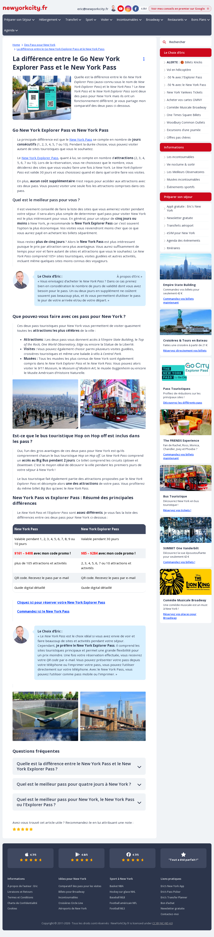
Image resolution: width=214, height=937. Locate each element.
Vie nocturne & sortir (181, 164)
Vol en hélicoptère (179, 70)
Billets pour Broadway (71, 892)
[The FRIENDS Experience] (185, 422)
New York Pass (80, 139)
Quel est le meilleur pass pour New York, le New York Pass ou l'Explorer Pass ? (75, 802)
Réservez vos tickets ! (177, 510)
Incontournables (127, 20)
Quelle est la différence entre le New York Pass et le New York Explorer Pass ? (74, 766)
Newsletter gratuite (180, 218)
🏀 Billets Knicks (184, 62)
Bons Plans (198, 20)
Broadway (153, 20)
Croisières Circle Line (71, 903)
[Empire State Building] (185, 266)
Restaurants (175, 20)
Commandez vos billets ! (179, 562)
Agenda (9, 30)
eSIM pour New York (181, 233)
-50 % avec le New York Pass (186, 85)
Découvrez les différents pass (182, 402)
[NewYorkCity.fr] (25, 8)
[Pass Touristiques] (185, 370)
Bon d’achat (168, 903)
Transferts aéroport (180, 225)
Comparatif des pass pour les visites (80, 886)
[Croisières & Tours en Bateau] (185, 322)
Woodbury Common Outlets (186, 122)
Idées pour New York (72, 879)
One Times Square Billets (184, 115)
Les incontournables (180, 157)
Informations (16, 879)
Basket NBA (117, 886)
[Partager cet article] (142, 59)
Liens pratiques (171, 879)
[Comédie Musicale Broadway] (185, 582)
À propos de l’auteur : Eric (23, 886)
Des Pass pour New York (39, 45)
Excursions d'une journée (184, 130)
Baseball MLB (117, 897)
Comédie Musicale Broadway (186, 107)
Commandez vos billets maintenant (178, 300)
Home (16, 45)
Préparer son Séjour (17, 20)
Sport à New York (121, 879)
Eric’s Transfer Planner (174, 897)
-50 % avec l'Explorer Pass (184, 77)
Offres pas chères (179, 137)
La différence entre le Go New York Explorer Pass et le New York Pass (60, 49)
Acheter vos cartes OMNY (184, 100)
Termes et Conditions (20, 897)
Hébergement (48, 20)
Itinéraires (173, 248)
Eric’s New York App (172, 886)
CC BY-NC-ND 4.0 (162, 923)
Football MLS (117, 908)
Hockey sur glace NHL (122, 892)
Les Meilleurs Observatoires (185, 172)
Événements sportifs (181, 187)
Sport (89, 20)
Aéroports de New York (73, 908)
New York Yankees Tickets (185, 92)
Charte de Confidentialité (22, 903)
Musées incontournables (183, 179)
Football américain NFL (123, 903)
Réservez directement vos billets (184, 350)
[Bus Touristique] (185, 478)
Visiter (105, 20)
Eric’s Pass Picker (171, 892)
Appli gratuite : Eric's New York (184, 208)
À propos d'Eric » (129, 276)
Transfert (71, 20)
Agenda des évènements (183, 240)
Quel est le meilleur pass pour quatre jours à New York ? (74, 784)
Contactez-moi (170, 914)
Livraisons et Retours (20, 892)
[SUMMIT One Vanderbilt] (185, 530)
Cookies (12, 908)
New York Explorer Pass (40, 158)
